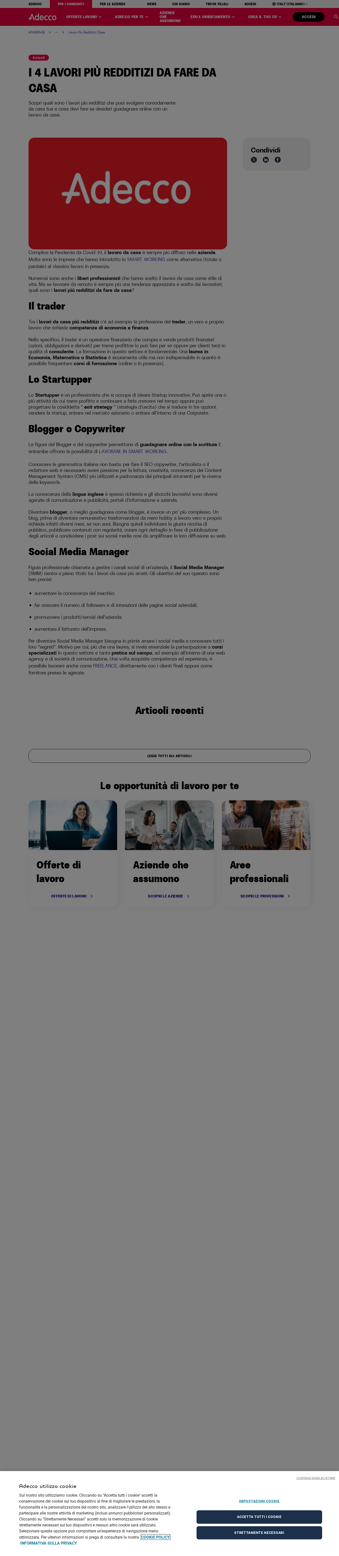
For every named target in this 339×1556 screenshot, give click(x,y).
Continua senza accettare (315, 1478)
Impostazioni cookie (259, 1501)
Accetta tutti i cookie (259, 1517)
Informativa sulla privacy (48, 1543)
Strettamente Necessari (259, 1533)
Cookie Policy (155, 1537)
